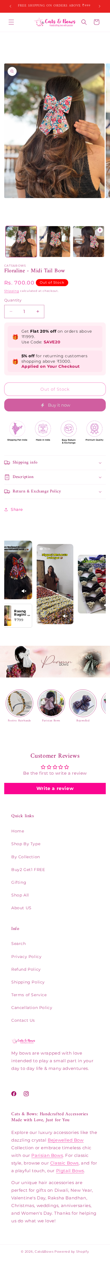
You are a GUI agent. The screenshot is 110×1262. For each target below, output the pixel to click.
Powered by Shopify (71, 1251)
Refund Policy (26, 969)
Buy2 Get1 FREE (28, 869)
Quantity (12, 300)
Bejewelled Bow (65, 1140)
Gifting (18, 882)
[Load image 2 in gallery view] (55, 241)
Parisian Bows (47, 1155)
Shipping (11, 291)
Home (17, 831)
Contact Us (23, 1020)
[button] (11, 22)
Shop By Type (25, 843)
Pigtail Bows (70, 1170)
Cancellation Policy (31, 1007)
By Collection (25, 856)
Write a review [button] (55, 788)
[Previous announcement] (10, 6)
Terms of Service (29, 994)
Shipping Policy (28, 982)
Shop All (20, 895)
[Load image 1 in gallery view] (21, 241)
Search (18, 943)
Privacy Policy (26, 956)
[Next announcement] (99, 6)
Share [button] (17, 509)
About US (21, 907)
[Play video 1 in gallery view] (88, 241)
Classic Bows (64, 1163)
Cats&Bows (44, 1251)
